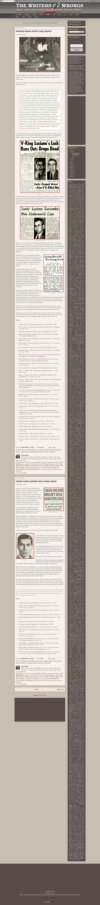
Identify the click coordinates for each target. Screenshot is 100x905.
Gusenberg (71, 452)
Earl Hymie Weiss (81, 370)
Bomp (74, 250)
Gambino (82, 421)
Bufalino (77, 265)
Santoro (75, 747)
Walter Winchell (77, 835)
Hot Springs (71, 467)
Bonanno (71, 252)
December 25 (79, 346)
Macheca (80, 567)
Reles (83, 719)
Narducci (76, 629)
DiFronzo (82, 359)
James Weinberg (76, 486)
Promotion (81, 709)
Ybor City (70, 856)
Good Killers (80, 440)
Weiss (75, 839)
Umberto (82, 821)
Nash (82, 629)
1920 (75, 185)
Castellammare (79, 287)
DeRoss (81, 354)
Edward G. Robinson (73, 376)
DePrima (75, 354)
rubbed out (76, 735)
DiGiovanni (71, 361)
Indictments (71, 473)
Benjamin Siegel (73, 239)
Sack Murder (77, 738)
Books (70, 255)
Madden (75, 568)
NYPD (81, 654)
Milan (74, 611)
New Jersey (75, 635)
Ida (70, 470)
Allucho (70, 202)
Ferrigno (74, 400)
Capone (70, 279)
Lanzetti (75, 543)
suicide (78, 781)
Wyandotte (71, 855)
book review (73, 254)
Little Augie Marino (73, 554)
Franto (73, 413)
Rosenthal (71, 734)
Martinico (70, 590)
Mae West (71, 571)
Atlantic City (82, 221)
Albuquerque (72, 199)
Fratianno (82, 413)
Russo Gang (80, 736)
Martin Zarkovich (80, 589)
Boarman (81, 248)
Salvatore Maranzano (78, 742)
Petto (77, 688)
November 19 (71, 650)
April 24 (81, 214)
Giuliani (77, 438)
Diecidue (81, 358)
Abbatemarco (80, 190)
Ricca (78, 720)
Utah (77, 825)
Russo (75, 736)
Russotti (76, 737)
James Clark (76, 484)
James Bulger (76, 483)
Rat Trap (76, 714)
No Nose (73, 644)
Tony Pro (79, 813)
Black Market (74, 246)
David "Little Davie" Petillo (73, 337)
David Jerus (82, 337)
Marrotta (81, 588)
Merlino (83, 605)
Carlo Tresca (77, 282)
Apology (70, 212)
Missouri (70, 614)
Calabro (71, 272)
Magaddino (79, 575)
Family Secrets (80, 388)
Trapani (81, 815)
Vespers (73, 830)
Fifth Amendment (72, 401)
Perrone (74, 687)
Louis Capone (76, 561)
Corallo (83, 321)
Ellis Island (76, 380)
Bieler (81, 242)
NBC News (75, 632)
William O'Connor (73, 847)
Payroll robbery (72, 684)
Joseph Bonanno (72, 516)
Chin (81, 301)
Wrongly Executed (73, 854)
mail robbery (79, 577)
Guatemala (77, 449)
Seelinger (72, 756)
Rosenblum (71, 733)
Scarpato (81, 749)
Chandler (70, 292)
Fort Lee (75, 406)
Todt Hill (81, 810)
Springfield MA (77, 771)
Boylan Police (71, 258)
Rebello (80, 718)
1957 (73, 188)
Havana (78, 460)
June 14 (70, 526)
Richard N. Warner (81, 721)
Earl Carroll (74, 370)
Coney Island (79, 319)
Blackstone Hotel (72, 247)
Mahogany (73, 577)
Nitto (70, 644)
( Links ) (36, 17)
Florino (74, 404)
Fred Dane (71, 415)
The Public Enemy (72, 799)
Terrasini (72, 790)
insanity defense (79, 475)
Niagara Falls (75, 642)
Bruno (70, 264)
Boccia (70, 249)
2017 (71, 174)
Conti (77, 320)
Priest (78, 706)
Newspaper (81, 641)
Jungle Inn (71, 529)
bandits (70, 230)
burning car (82, 269)
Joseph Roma (73, 517)
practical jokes (76, 701)
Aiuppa (80, 195)
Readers (80, 717)
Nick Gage (81, 642)
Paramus (74, 674)
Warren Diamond (78, 836)
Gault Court (80, 428)
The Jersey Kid (73, 795)
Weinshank (71, 839)
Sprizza (83, 771)
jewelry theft (72, 497)
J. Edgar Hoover (77, 481)
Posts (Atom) (43, 695)
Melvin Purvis (76, 604)
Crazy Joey (81, 326)
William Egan (82, 845)
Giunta (81, 438)
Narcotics (27, 452)
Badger (73, 226)
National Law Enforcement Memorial (76, 631)
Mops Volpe (72, 617)
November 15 (71, 649)
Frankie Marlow (71, 412)
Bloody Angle (71, 248)
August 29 (76, 224)
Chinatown (71, 302)
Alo (73, 202)
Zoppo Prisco (81, 858)
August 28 (71, 224)
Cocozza (74, 312)
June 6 (81, 528)
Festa (79, 400)
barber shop (71, 232)
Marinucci (81, 587)
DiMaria (81, 361)
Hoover (81, 465)
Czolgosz (80, 331)
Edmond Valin (73, 374)
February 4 (82, 398)
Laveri (79, 545)
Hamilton (82, 453)
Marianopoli (75, 586)
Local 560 (75, 556)
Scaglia (74, 748)
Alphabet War (71, 203)
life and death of (72, 553)
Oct (72, 151)
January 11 (75, 487)
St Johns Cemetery (80, 772)
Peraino (77, 686)
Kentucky (78, 533)
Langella (75, 542)
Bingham (81, 244)
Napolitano (81, 628)
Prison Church (75, 707)
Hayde (83, 460)
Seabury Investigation (73, 755)
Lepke (77, 551)
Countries (78, 325)
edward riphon (73, 377)
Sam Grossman (80, 743)
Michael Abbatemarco (80, 609)
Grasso (70, 444)
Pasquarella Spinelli (78, 678)
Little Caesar (80, 554)
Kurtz (82, 538)
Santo (70, 747)
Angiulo (71, 210)
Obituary (70, 656)
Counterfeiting (71, 325)
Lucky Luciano (76, 564)
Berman (70, 241)
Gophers (77, 441)
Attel (71, 222)
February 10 (71, 393)
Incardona (77, 471)
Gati (76, 428)
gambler (82, 422)
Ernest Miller (71, 383)
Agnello (78, 193)
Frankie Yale (78, 412)
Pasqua (77, 677)
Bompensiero (80, 250)
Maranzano (51, 450)
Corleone (72, 322)
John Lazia (76, 510)
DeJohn (75, 350)
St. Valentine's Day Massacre (76, 775)
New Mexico (82, 635)
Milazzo (82, 611)
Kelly (70, 532)
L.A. (69, 539)
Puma (70, 712)
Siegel (75, 765)
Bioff (73, 245)
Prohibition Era (80, 708)
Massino (70, 593)
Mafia (46, 450)
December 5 (71, 348)
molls (82, 614)
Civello (71, 308)
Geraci (71, 434)
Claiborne (81, 308)
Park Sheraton (74, 675)
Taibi (75, 783)
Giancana (76, 435)
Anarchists (77, 208)
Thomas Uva (80, 805)
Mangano (72, 579)
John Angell (78, 506)
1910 (83, 184)
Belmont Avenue (81, 238)
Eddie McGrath (77, 373)
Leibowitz (75, 550)
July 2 (82, 521)
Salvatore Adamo (75, 741)
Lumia (82, 565)
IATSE (83, 469)
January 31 (82, 491)
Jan (72, 159)
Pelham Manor (80, 684)
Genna (81, 430)
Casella (71, 286)
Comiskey (77, 316)
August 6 (76, 225)
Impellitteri (72, 471)
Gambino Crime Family (74, 422)
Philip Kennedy (75, 690)
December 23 (79, 345)
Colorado (70, 314)
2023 (71, 163)
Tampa (77, 784)
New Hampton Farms (77, 634)
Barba (76, 231)
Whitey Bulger (71, 845)
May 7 (83, 599)
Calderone (81, 272)
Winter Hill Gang (72, 849)
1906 (80, 184)
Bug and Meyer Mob (80, 266)
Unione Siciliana (72, 824)
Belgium (70, 238)
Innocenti (72, 475)
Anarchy (82, 208)
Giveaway (71, 440)
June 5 (76, 528)
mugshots (75, 622)
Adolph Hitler (77, 192)
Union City (72, 822)
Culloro (82, 330)
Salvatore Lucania (43, 452)
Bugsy (78, 268)
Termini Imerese (76, 789)
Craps (76, 326)
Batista (75, 235)
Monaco (70, 615)
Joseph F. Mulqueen (80, 516)
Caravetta (81, 280)
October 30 (72, 661)
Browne (76, 263)
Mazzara (78, 600)
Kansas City (77, 530)
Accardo (79, 191)
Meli (83, 603)
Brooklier (75, 262)
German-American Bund (78, 434)
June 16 (79, 526)
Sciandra (79, 752)
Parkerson (71, 676)
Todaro (70, 810)
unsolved (78, 824)
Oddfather (78, 662)
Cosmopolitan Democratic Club (75, 323)
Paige (70, 669)
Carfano (82, 281)
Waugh (29, 17)
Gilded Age (76, 436)
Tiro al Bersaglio (76, 809)
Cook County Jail (72, 321)
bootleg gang (79, 255)
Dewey (71, 356)
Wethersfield (81, 843)
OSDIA (74, 666)
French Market (77, 415)
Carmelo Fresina (76, 283)
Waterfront (78, 837)
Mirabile (81, 613)
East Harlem (72, 371)
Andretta (82, 209)
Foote (70, 405)
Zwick (75, 859)
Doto (82, 367)
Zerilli (81, 857)
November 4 (71, 653)
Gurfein (81, 451)
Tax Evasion (76, 785)
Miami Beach (72, 609)
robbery (71, 723)
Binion (70, 245)
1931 (71, 187)
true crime (78, 820)
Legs (74, 549)
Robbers (82, 722)
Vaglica (70, 826)
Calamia (76, 272)
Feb (72, 157)
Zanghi (70, 857)
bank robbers (77, 230)
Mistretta (74, 614)
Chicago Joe (73, 299)
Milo (74, 612)
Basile (81, 234)
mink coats (72, 613)
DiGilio (77, 360)
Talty (82, 783)
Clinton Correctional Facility (75, 310)
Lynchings (74, 567)
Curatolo (70, 331)
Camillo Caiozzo (72, 275)
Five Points (73, 402)
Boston (76, 257)
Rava (81, 714)
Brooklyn (82, 262)
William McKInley (73, 846)
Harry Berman (71, 457)
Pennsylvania (71, 686)
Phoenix (81, 690)
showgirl (77, 764)
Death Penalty (73, 339)
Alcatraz (77, 199)
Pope (82, 699)
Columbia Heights (78, 314)
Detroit (75, 355)
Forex (74, 405)
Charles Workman (81, 294)
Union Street (80, 823)
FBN (82, 392)
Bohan (74, 249)
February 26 (71, 398)
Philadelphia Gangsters (75, 689)
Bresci (77, 259)
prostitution (71, 710)
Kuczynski (78, 538)
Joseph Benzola (80, 515)
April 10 (78, 212)
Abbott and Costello (72, 191)
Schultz (74, 752)
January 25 (74, 490)
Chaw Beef (80, 296)
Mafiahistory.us (71, 575)
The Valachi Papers (73, 800)
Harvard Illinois (72, 460)
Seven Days (76, 760)
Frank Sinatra (71, 411)
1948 (82, 187)
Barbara (80, 231)
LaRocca (70, 544)
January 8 (77, 492)
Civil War (76, 308)
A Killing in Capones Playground (78, 189)
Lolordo (70, 557)
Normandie (79, 644)
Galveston (77, 421)
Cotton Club (79, 324)
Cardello (74, 281)
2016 (71, 176)
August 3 (81, 224)
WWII (81, 854)
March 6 (81, 585)
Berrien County (77, 241)
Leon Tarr (72, 551)
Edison (83, 373)
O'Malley (81, 655)
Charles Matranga (81, 293)
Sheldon (81, 760)
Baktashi (81, 226)
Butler (76, 270)
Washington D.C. (72, 837)
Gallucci (71, 421)
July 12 (70, 521)
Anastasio (77, 209)
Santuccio (80, 747)
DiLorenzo (76, 361)
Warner (23, 17)
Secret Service (81, 755)
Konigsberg (72, 538)
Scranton (75, 754)
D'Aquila (76, 332)
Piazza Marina (75, 691)
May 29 (74, 598)
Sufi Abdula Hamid (72, 781)
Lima (83, 553)
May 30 (82, 598)
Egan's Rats (72, 378)
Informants (82, 473)
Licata (78, 552)
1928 (70, 186)
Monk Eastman (72, 616)
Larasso (81, 543)
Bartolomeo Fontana (79, 233)
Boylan (81, 257)
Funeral (81, 416)
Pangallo (76, 673)
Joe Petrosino (71, 504)
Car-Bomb (70, 280)
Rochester (71, 726)
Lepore (81, 551)
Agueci (71, 195)
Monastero (76, 615)
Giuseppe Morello (79, 439)
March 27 (71, 585)
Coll (82, 312)
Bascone (70, 234)
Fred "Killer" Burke (79, 414)
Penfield (81, 685)
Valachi (74, 826)
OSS (78, 666)
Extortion (76, 387)
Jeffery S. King (76, 495)
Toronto (75, 814)
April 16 (79, 213)
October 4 (78, 661)
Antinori (75, 211)
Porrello (77, 700)
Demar (74, 353)
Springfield (71, 771)
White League (76, 844)
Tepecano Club (80, 788)
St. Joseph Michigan (79, 773)
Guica (82, 449)
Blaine (78, 247)
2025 (71, 150)
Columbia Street (72, 315)
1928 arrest (75, 186)
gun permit (76, 450)
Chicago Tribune (74, 300)
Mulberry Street (81, 622)
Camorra (80, 275)
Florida (70, 404)
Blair (82, 247)
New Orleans (73, 636)
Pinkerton (75, 693)
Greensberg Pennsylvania (73, 447)
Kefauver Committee (79, 531)
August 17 (76, 223)
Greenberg (80, 446)
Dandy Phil (79, 334)
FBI (29, 450)
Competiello (71, 319)
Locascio (81, 556)
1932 (75, 187)
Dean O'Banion (81, 338)
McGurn (70, 603)
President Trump (74, 704)
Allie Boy (81, 201)
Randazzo (81, 713)
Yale (82, 855)
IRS (73, 478)
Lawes (83, 545)
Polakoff (74, 697)
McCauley (72, 601)
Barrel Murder (79, 232)
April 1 (74, 212)
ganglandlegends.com (73, 425)
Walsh (17, 17)
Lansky (81, 542)
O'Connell (76, 655)
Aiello (76, 195)
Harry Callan (78, 457)
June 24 (82, 527)
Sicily (71, 765)
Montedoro (78, 616)
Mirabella (77, 613)
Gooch (75, 440)
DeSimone (71, 355)
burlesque (76, 269)
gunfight (81, 450)
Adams (71, 192)
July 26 (83, 522)
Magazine (71, 576)
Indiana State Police (79, 472)
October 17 (24, 663)
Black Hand (78, 245)
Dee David (78, 349)
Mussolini (70, 626)
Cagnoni (77, 271)
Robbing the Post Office (79, 723)
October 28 (77, 660)
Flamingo (80, 402)
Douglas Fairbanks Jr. (73, 368)
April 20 (73, 214)
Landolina (81, 541)
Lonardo (81, 557)
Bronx (70, 262)
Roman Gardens (80, 729)
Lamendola (81, 540)
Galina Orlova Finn (79, 418)
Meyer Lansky (77, 608)
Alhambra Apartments (74, 201)
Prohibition (71, 708)
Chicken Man (75, 301)
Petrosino (72, 688)
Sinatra (79, 765)
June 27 (72, 528)
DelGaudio (81, 350)
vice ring (78, 830)
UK (79, 821)
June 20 (73, 527)
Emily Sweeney (72, 381)
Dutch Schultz (78, 369)
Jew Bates (82, 496)
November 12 (80, 646)
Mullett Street (73, 623)
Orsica (70, 666)
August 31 (71, 225)
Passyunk (70, 679)
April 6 (78, 215)
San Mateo (73, 746)
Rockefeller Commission (79, 726)
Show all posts (53, 23)
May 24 (77, 597)
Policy (83, 697)
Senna (81, 756)
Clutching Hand (76, 311)
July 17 (74, 521)
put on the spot (75, 712)
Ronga (83, 730)
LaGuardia (71, 540)
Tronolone (76, 819)
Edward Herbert (81, 376)
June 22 (77, 527)
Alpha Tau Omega (79, 202)
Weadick (75, 838)
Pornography (71, 700)
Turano (83, 820)
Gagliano (75, 417)
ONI (73, 665)
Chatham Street (72, 296)
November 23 (79, 650)
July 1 (77, 520)
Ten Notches (72, 788)
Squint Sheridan (73, 772)
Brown (72, 263)
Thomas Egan (72, 804)
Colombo (70, 313)
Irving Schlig (78, 478)
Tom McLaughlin (77, 811)
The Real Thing (80, 799)
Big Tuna (70, 244)
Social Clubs (72, 767)
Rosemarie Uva (76, 732)
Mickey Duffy (78, 610)
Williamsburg (80, 847)
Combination (71, 316)
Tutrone (75, 821)
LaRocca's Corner (77, 544)
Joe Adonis (72, 502)
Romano (70, 730)
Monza (83, 616)
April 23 (77, 214)
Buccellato (75, 264)
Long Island (71, 558)
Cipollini (35, 14)
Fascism (81, 390)
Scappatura (72, 749)
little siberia (79, 555)
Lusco (74, 566)
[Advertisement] (40, 709)
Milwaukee (78, 612)
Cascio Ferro (75, 285)
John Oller (76, 511)
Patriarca (81, 679)
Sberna (70, 748)
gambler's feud (73, 423)
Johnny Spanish (76, 514)
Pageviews (81, 668)
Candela (82, 276)
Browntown (81, 263)
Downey (41, 14)
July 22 (74, 522)
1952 (70, 188)
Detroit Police (81, 355)
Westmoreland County (73, 843)
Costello (70, 324)
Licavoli (81, 552)
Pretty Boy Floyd (72, 706)
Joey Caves (71, 506)
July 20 (70, 522)
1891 (73, 184)
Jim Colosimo (80, 498)
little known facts (72, 555)
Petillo (83, 687)
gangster (70, 426)
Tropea (81, 819)
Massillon (81, 592)
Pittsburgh (71, 696)
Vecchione (81, 827)
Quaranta (81, 712)
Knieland (82, 537)
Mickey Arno (72, 610)
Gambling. (71, 424)
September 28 (80, 758)
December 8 (79, 348)
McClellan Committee (73, 602)
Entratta (76, 382)
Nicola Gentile (71, 643)
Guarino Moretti (80, 448)
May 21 (72, 597)
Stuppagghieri (80, 780)
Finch (78, 401)
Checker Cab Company (73, 297)
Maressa (70, 586)
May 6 (79, 599)
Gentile (74, 433)
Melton (71, 604)
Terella (70, 789)
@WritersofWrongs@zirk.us (75, 24)
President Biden (79, 702)
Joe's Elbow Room (79, 505)
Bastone (70, 235)
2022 (71, 165)
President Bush (72, 703)
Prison (70, 707)
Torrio (81, 814)
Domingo (70, 365)
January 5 (72, 492)
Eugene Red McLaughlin (75, 384)
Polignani (72, 698)
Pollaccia (81, 698)
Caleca (70, 273)
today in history (76, 810)
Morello (78, 617)
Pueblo (76, 711)
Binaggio (76, 244)
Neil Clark (81, 632)
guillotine (70, 450)
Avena (80, 225)
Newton (70, 642)
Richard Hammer (34, 452)
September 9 (79, 759)
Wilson (76, 848)
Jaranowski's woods (72, 493)
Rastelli (70, 714)
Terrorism (77, 790)
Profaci (80, 707)
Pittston (77, 696)
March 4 (76, 585)
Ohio (78, 663)
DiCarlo (71, 358)
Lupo (70, 566)
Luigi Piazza (76, 565)
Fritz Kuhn (76, 416)
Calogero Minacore (72, 274)
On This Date (19, 14)
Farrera (76, 390)
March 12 (82, 581)
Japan (82, 492)
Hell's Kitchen (79, 461)
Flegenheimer (71, 403)
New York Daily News (73, 640)
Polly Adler (76, 699)
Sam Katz (76, 744)
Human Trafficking (77, 469)
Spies (82, 769)
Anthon (70, 211)
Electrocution (76, 379)
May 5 (75, 599)
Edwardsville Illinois (80, 377)
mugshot (70, 622)
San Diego (75, 745)
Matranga (75, 593)
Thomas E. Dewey (79, 802)
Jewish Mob (78, 497)
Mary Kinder (71, 591)
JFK (75, 498)
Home (36, 689)
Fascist (70, 391)
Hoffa (82, 464)
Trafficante (71, 815)
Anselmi (81, 210)
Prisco (81, 706)
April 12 (82, 212)
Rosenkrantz (79, 733)
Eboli (82, 372)
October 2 (78, 657)
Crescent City (72, 327)
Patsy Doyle (80, 680)
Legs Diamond (40, 450)
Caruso (81, 284)
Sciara (83, 752)
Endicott (77, 381)
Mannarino (73, 580)
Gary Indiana (71, 428)
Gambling (80, 423)
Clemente (76, 309)
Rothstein (70, 735)
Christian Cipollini (78, 303)
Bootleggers (71, 256)
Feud (82, 400)
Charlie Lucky (80, 295)
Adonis (74, 193)
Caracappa (76, 280)
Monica (81, 615)
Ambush (70, 206)
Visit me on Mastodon (21, 473)
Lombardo (76, 557)
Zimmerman (71, 858)
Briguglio (75, 260)
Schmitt (77, 14)
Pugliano (81, 711)
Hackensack (77, 452)
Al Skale (72, 197)
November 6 (71, 654)
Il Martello (79, 470)
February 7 (72, 399)
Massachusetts (79, 591)
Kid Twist (75, 534)
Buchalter (81, 264)
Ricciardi (82, 720)
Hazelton (72, 461)
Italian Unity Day (76, 479)
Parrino (81, 676)
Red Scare (79, 719)
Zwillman (79, 859)
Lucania (81, 562)
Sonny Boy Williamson (74, 768)
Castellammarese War (25, 661)
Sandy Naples (80, 746)
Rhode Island (72, 720)
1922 (78, 185)
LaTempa (74, 545)
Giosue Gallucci (80, 437)
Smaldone (82, 766)
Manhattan (77, 579)
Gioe (70, 437)
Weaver (81, 838)
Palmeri (75, 672)
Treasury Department (73, 816)
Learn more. (74, 92)
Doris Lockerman (76, 367)
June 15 (75, 526)
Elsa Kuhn (81, 380)
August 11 (81, 222)
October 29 (82, 660)
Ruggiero (81, 735)
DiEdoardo (71, 359)
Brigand (70, 260)
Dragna (79, 368)
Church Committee (79, 304)
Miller (71, 612)
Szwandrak (71, 783)
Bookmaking (80, 254)
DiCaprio (82, 357)
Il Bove (74, 470)
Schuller (70, 752)
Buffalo (82, 265)
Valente (79, 826)
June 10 (76, 525)
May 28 (70, 598)
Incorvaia (82, 471)
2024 (71, 161)
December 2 (79, 344)
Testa (82, 790)
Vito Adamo (81, 833)
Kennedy (75, 532)
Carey (78, 281)
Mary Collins (80, 590)
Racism (75, 713)
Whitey (81, 844)
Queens (70, 713)
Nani (71, 628)
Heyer (76, 463)
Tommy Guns (81, 812)
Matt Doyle (81, 593)
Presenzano (71, 702)
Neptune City (71, 633)
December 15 (73, 343)
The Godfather (81, 794)
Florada (81, 403)
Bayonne (75, 237)
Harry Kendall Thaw (76, 458)
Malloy (83, 578)
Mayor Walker (72, 600)
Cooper (78, 321)
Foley (82, 404)
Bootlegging (77, 256)
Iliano (83, 470)
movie (76, 621)
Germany (70, 435)
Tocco (81, 809)
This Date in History (78, 801)
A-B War (71, 190)
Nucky (77, 654)
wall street (71, 835)
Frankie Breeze (80, 411)
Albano (81, 197)
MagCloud (76, 576)
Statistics (70, 778)
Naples (22, 452)
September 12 (80, 757)
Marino (77, 587)
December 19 (71, 344)
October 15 (82, 656)
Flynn (78, 404)
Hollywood (71, 465)
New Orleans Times (79, 637)
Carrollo (75, 284)
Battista (79, 235)
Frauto (72, 414)
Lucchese (71, 563)
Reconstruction (72, 719)
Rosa (76, 731)
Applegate (27, 14)
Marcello (77, 581)
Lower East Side (73, 562)
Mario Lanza (71, 588)
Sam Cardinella (72, 743)
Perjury (81, 686)
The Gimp (75, 794)
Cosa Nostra (79, 322)
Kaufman (82, 530)
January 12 (80, 487)
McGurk (81, 602)
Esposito (82, 383)
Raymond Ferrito (72, 717)
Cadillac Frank (71, 271)
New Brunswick (78, 633)
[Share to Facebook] (53, 447)
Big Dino (75, 243)
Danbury (70, 333)
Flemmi (77, 403)
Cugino (77, 330)
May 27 (81, 597)
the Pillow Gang (79, 797)
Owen (70, 667)
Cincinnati (75, 306)
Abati (75, 190)
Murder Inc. (77, 624)
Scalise (78, 748)
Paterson (76, 679)
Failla (70, 388)
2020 (71, 169)
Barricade (70, 233)
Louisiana (82, 561)
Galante (80, 417)
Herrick (81, 462)
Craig (72, 326)
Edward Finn (80, 374)
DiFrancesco (77, 359)
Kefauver (72, 531)
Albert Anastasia (81, 198)
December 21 (71, 345)
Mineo (83, 612)
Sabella (81, 737)
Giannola (81, 435)
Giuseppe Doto (72, 439)
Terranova (82, 789)
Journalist (75, 519)
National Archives (79, 630)
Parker (81, 675)
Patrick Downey (72, 680)
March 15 (77, 582)
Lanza (70, 543)
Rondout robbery (77, 730)
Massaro (70, 592)
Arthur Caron (76, 219)
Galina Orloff (71, 418)
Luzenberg (78, 566)
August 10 (76, 222)
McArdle (82, 600)
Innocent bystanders (80, 474)
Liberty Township (72, 552)
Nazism (70, 632)
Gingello (81, 436)
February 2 (71, 395)
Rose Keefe (81, 731)
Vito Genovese (72, 834)
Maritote (76, 588)
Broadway (81, 260)
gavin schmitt (71, 429)
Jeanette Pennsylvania (73, 494)
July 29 (75, 523)
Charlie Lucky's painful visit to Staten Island (36, 481)
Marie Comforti (81, 586)
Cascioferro (82, 285)
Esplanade (77, 383)
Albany (70, 198)
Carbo (70, 281)
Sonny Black (82, 767)
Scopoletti (81, 753)
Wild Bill (76, 845)
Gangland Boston (78, 424)
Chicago (82, 297)
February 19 (80, 394)
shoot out (72, 764)
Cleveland (82, 309)
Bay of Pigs (79, 236)
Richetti (71, 722)
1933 (79, 187)
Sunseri (82, 781)
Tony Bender (72, 813)
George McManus (81, 433)
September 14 (72, 758)
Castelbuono (71, 287)
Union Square (78, 822)
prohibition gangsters (73, 709)
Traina (76, 815)
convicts (81, 320)
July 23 (78, 522)
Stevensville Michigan (73, 779)
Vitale (76, 833)
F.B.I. (82, 387)
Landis (75, 541)
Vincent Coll (76, 831)
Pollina (70, 699)
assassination (80, 220)
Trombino (70, 819)
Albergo (74, 198)
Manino (83, 579)
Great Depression (76, 444)
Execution (71, 387)
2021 (71, 167)
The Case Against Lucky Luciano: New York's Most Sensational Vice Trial (76, 793)
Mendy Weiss (77, 605)
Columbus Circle (80, 315)
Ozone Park (74, 668)
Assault (70, 221)
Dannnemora (77, 336)
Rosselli (76, 734)
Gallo (74, 419)
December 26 (72, 347)
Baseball (76, 234)
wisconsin (78, 849)
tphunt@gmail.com (20, 460)
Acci (83, 191)
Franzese (77, 413)
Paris (83, 674)
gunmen (76, 451)
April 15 (75, 213)
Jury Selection (77, 529)
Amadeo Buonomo (79, 203)
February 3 (77, 398)
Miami (83, 608)
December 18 (80, 343)
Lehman (70, 550)
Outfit (82, 666)
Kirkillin (70, 537)
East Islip (78, 371)
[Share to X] (52, 447)
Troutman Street (72, 820)
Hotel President (79, 467)
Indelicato (72, 472)
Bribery (81, 259)
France (81, 406)
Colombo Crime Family (78, 313)
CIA (81, 305)
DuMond (48, 14)
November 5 (79, 653)
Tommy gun (75, 812)
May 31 (71, 599)
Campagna (71, 276)
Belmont (75, 238)
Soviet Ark (71, 769)
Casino (76, 286)
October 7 (73, 662)
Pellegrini (70, 685)
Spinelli (75, 770)
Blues (77, 248)
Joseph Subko (71, 518)
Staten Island (40, 663)
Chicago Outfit (81, 299)
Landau (70, 541)
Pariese (79, 674)
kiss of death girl (76, 537)
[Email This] (49, 447)
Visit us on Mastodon (50, 897)
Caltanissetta (80, 274)
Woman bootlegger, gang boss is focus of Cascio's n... (75, 154)
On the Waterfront (75, 664)
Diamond (41, 661)
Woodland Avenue (78, 850)
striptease (70, 780)
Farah (81, 389)
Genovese (71, 432)
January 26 (33, 450)
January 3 (76, 491)
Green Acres (73, 446)
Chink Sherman (77, 302)
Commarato (82, 316)
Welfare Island (80, 839)
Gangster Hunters (78, 426)
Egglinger (78, 378)
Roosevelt (72, 731)
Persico (78, 687)
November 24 (71, 651)
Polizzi (77, 698)
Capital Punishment (79, 277)
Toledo (70, 811)
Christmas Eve (71, 304)
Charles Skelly (73, 294)
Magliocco (82, 576)
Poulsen (71, 14)
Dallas (81, 332)
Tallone (78, 783)
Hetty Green (71, 463)
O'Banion (70, 655)
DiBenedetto (77, 357)
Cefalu (75, 291)
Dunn (73, 369)
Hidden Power (81, 463)
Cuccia (74, 330)
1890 (70, 184)
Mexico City (71, 608)
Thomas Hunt (52, 452)
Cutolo (75, 331)
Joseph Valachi (80, 518)
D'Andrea (70, 332)
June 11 (81, 525)
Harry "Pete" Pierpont (79, 456)
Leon (83, 550)
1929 (79, 186)
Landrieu (70, 542)
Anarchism (71, 208)
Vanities (76, 827)
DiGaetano (72, 360)
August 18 (81, 223)
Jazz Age (81, 493)
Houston (70, 468)
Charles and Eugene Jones (79, 292)
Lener (80, 550)
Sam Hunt (71, 744)
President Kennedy (80, 703)
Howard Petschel (77, 468)
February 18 (74, 394)
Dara (82, 336)
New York (71, 639)
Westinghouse (79, 842)
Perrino (70, 687)
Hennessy (71, 462)
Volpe (77, 834)
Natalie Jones (71, 630)
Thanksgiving (78, 791)
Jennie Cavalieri (76, 496)
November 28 (71, 652)
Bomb (70, 250)
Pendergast (76, 685)
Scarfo (77, 749)
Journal (70, 519)
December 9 (71, 349)
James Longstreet (77, 485)
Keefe (59, 14)
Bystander (81, 270)
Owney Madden (75, 667)
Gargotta (76, 427)
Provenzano (79, 710)
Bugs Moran (72, 268)
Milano (78, 611)
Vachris (81, 825)
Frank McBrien (80, 410)
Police (79, 697)
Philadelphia (82, 688)
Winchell (81, 848)
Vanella (71, 827)
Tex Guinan (71, 791)
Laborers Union (75, 539)
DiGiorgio (81, 360)
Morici (83, 617)
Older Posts (60, 689)
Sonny (77, 767)
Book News (81, 253)
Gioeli (74, 437)
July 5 (72, 525)
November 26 (79, 651)
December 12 (75, 342)
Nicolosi (78, 643)
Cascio (70, 285)
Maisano (70, 578)
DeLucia (70, 353)
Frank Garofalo (72, 410)
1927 (82, 185)
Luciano (76, 563)
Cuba (70, 330)
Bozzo (83, 258)
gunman (70, 451)
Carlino (72, 282)
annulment (76, 210)
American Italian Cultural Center (75, 207)
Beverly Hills (76, 242)
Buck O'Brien (71, 265)
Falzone (73, 388)
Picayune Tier (81, 691)
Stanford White (72, 777)
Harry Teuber (76, 459)
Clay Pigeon (71, 309)
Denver (70, 354)
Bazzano (80, 237)
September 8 (71, 759)
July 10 (81, 520)
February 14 (77, 393)
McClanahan (80, 601)
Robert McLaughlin (80, 724)
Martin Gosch (58, 450)
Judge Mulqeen (81, 519)
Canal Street (77, 276)
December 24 (71, 346)
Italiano (83, 480)
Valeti (83, 826)
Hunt (54, 14)
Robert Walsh (80, 725)
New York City (79, 639)
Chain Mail (80, 291)
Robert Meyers (73, 725)
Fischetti (82, 401)
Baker (77, 226)
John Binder (75, 508)
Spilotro (70, 770)
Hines (77, 464)
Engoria (71, 382)
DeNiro (78, 353)
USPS (74, 825)
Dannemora (71, 336)
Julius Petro (72, 520)
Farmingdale (71, 390)
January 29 (71, 491)
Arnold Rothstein (77, 218)
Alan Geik (77, 197)
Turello (71, 821)
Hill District (72, 464)
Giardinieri (70, 436)
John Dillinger (78, 509)
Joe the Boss (78, 504)
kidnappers (81, 534)
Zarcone (75, 857)
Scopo (76, 753)
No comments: (40, 447)
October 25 (71, 660)
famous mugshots (72, 389)
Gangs (81, 425)
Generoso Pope (76, 430)
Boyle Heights (77, 258)
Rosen (82, 732)
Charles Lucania (73, 293)
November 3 (79, 652)
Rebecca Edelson (72, 718)
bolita (82, 249)
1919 (71, 185)
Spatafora (77, 769)
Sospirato (81, 768)
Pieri (82, 692)
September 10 (72, 757)
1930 (83, 186)
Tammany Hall (71, 784)
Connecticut (71, 320)
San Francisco (81, 745)
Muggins (81, 621)
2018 (71, 172)
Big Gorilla (81, 243)
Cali (75, 273)
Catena (70, 291)
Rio (78, 722)
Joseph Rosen (80, 517)
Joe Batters (81, 503)
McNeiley (79, 603)
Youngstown (76, 856)
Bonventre (76, 253)
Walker (81, 834)
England (82, 381)
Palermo (79, 669)
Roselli (70, 732)
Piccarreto (72, 692)
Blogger (53, 902)
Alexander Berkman (72, 200)
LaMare (75, 540)
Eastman (77, 372)
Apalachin (80, 211)
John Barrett (75, 507)
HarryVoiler (82, 459)
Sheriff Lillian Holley (73, 761)
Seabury (81, 754)
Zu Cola (71, 859)
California (80, 273)
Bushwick (72, 270)
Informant (76, 473)
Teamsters (82, 785)
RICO (76, 722)
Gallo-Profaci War (80, 419)
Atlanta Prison (75, 221)
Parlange (76, 676)
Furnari (70, 417)
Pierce (77, 692)
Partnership (71, 677)
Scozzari (70, 754)
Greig (74, 448)
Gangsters (71, 427)
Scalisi (83, 748)
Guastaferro (71, 449)
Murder (70, 624)
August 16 (71, 223)
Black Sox (81, 246)
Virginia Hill (76, 832)
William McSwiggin (81, 846)
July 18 (78, 521)
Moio (79, 614)
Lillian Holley (78, 553)
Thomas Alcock (71, 802)
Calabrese (82, 271)
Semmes (77, 756)
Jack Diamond (76, 482)
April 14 (71, 213)
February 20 (77, 395)
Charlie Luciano (24, 450)
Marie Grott (72, 587)
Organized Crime (79, 665)
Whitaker (70, 844)
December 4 (79, 347)
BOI (78, 249)
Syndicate (81, 782)
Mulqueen (80, 623)
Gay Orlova (78, 429)
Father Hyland (76, 391)
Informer (72, 474)
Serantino (70, 760)
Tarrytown (82, 784)
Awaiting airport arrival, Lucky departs (34, 31)
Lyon (65, 14)
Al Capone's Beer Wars (79, 196)
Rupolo (70, 736)
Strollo (75, 780)
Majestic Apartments (77, 578)
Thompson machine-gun (73, 807)
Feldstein (78, 399)
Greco (78, 445)
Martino (75, 590)
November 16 (79, 649)
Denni (82, 353)
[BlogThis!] (50, 447)
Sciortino (71, 753)
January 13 (71, 488)
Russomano (71, 737)
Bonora (71, 253)
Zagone (81, 856)
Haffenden (82, 452)
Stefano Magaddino (79, 778)
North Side (82, 645)
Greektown (82, 445)
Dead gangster (73, 338)
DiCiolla (76, 358)
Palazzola (74, 669)
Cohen (78, 312)
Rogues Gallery (72, 729)
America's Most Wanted (78, 206)
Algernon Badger (81, 200)
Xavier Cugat (77, 855)
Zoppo (76, 858)
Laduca (81, 539)
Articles (73, 220)
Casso (81, 286)
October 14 (76, 656)
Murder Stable (79, 625)
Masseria (18, 452)
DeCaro (70, 342)
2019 (71, 171)
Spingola (80, 770)
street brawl (81, 779)
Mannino (80, 580)
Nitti (82, 643)
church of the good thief (74, 305)
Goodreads (71, 441)
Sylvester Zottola (73, 782)
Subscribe (76, 49)
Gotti (82, 441)
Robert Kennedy (73, 724)
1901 (77, 184)
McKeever (75, 603)
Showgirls (82, 764)
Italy (71, 481)
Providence (71, 711)
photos (70, 691)
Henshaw (77, 462)
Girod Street (71, 438)
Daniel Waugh (78, 335)
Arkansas (70, 218)
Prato (82, 701)
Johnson (74, 515)
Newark (74, 641)
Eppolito (81, 382)
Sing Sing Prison (75, 766)
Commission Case (79, 317)
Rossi (81, 734)
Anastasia (72, 209)
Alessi (82, 199)
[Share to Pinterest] (55, 447)
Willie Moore (71, 848)
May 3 (79, 598)
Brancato (72, 259)
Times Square (77, 808)
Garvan (81, 427)
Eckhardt (70, 373)
